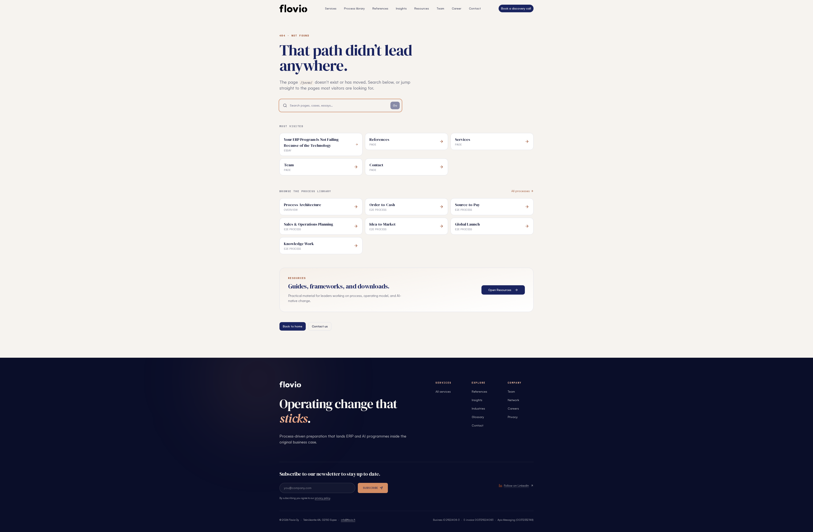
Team (440, 8)
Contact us (320, 326)
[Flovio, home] (290, 384)
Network (513, 400)
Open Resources (499, 290)
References (380, 8)
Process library (354, 8)
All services (443, 391)
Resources (421, 8)
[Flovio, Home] (293, 8)
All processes (520, 191)
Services (330, 8)
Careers (513, 408)
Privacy (513, 417)
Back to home (292, 326)
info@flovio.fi (348, 519)
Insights (401, 8)
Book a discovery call (516, 8)
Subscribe (370, 487)
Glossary (478, 417)
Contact (475, 8)
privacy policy (322, 498)
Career (456, 8)
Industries (478, 408)
